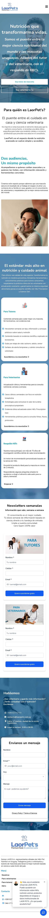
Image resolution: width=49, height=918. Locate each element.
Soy (5, 772)
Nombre (9, 557)
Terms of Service (30, 813)
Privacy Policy (17, 813)
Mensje (6, 784)
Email (8, 579)
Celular (9, 568)
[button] (46, 6)
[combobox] (24, 777)
